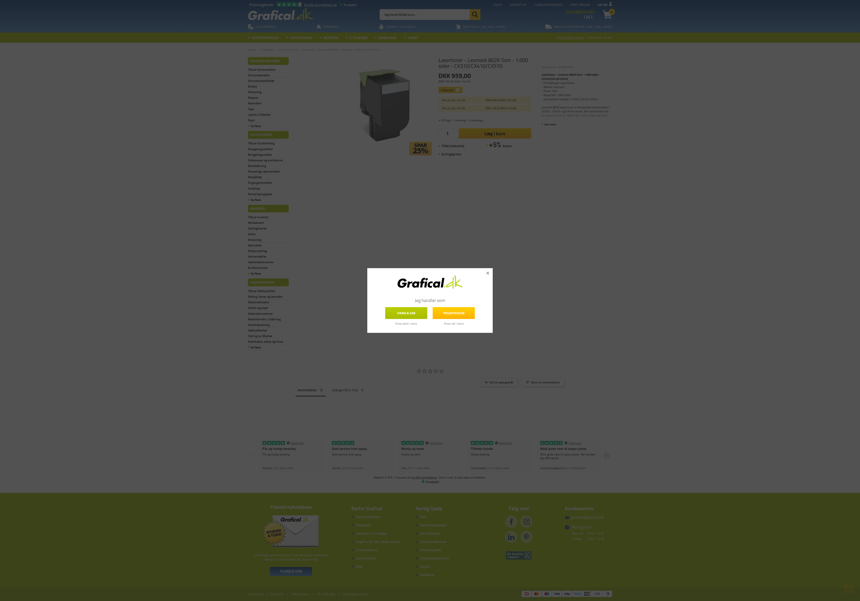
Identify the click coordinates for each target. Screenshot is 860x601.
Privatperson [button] (453, 313)
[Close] (488, 273)
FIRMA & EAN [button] (406, 313)
